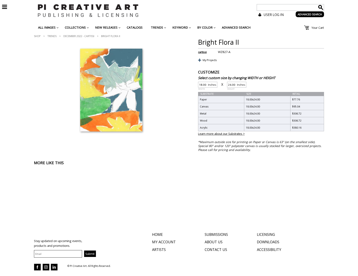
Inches (207, 85)
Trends (52, 36)
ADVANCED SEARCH (310, 14)
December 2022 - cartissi (78, 36)
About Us (214, 241)
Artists (159, 249)
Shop (37, 36)
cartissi (202, 52)
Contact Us (216, 249)
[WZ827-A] (111, 90)
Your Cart (317, 28)
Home (157, 234)
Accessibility (269, 249)
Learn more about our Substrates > (221, 134)
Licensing (266, 234)
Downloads (268, 241)
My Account (164, 241)
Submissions (216, 234)
